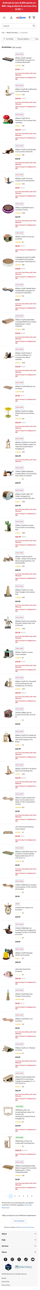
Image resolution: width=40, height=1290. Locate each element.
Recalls (4, 1278)
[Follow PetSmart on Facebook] (5, 1259)
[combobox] (19, 26)
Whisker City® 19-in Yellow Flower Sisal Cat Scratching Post (24, 413)
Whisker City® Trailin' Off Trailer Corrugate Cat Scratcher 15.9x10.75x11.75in (24, 496)
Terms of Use (5, 1281)
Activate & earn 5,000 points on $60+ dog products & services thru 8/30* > (19, 5)
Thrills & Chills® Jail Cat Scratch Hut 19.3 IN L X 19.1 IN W (25, 715)
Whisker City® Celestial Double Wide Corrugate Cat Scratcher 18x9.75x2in (25, 60)
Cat (3, 33)
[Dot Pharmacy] (23, 1267)
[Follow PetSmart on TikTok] (26, 1259)
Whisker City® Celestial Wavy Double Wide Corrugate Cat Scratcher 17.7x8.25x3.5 (25, 290)
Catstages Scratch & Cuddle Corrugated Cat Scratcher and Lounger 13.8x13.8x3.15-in (25, 259)
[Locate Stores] (29, 17)
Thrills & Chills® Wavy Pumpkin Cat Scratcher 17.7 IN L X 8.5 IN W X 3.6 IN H (25, 887)
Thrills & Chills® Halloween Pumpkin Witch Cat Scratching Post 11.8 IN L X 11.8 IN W (25, 473)
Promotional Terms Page (26, 1227)
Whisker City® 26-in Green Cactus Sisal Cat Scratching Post (25, 527)
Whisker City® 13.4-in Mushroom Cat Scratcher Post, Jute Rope (25, 120)
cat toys (26, 1205)
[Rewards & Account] (11, 17)
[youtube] (32, 1259)
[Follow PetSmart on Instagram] (12, 1259)
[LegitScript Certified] (8, 1267)
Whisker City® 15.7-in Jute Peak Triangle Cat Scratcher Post (25, 592)
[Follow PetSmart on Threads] (19, 1259)
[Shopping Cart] (34, 17)
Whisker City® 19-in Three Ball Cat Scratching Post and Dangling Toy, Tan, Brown (25, 683)
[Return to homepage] (21, 17)
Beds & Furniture (12, 33)
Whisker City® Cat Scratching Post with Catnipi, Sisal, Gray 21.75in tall (25, 623)
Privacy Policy (6, 1285)
